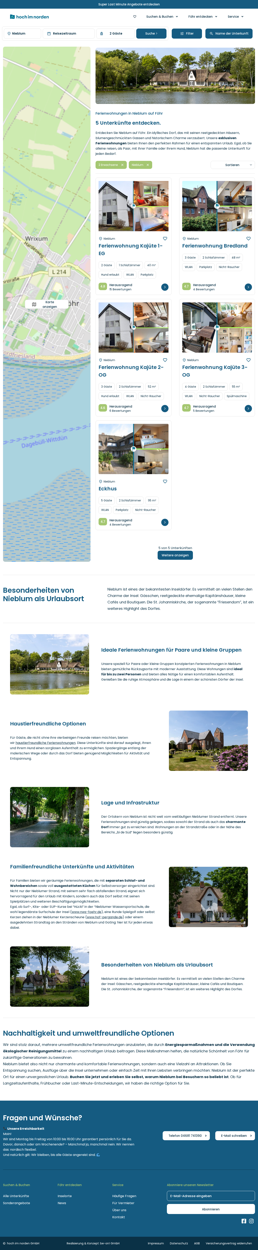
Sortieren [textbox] (232, 165)
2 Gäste (116, 33)
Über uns (119, 1210)
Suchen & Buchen (159, 16)
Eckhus (108, 488)
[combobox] (22, 33)
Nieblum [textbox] (18, 33)
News (62, 1203)
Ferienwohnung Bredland (215, 245)
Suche (150, 33)
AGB (197, 1243)
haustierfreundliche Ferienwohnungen (46, 743)
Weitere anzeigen (175, 555)
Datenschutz (179, 1243)
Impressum (156, 1243)
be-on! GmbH (110, 1243)
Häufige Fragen (124, 1196)
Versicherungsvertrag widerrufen (229, 1243)
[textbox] (231, 33)
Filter (190, 33)
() (86, 912)
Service (233, 16)
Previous (106, 209)
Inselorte (65, 1196)
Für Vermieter (123, 1203)
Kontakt (118, 1217)
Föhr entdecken (200, 16)
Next (160, 209)
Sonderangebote (16, 1203)
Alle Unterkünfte (16, 1196)
